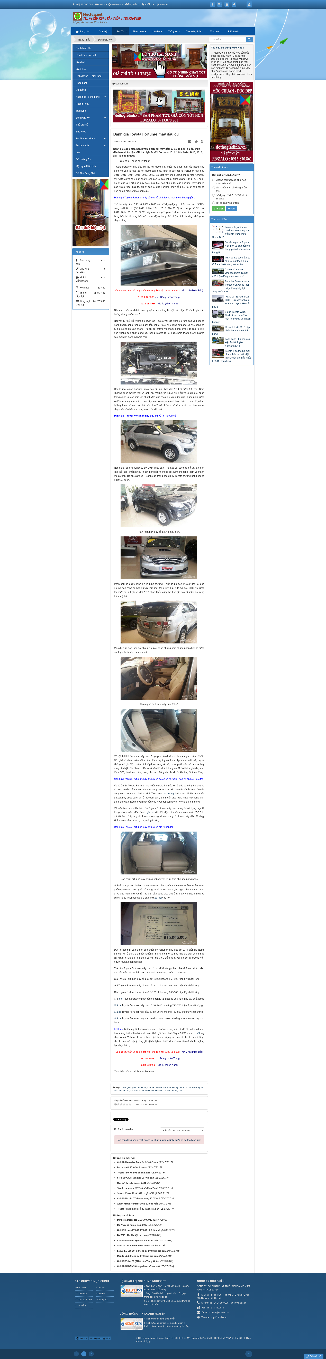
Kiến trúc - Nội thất (86, 55)
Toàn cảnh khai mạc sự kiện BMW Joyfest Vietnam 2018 (237, 342)
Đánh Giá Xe (83, 117)
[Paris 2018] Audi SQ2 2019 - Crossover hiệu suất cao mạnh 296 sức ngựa (231, 301)
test (78, 152)
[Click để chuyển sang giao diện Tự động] (76, 1353)
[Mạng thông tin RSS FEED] (107, 16)
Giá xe (117, 1005)
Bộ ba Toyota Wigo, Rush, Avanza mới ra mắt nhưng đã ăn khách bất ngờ (231, 317)
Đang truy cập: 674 (101, 1338)
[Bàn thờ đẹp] (90, 212)
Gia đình (80, 62)
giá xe (150, 812)
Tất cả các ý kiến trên (227, 202)
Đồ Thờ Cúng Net (85, 173)
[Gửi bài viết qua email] (190, 141)
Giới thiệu (103, 31)
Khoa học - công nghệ (88, 96)
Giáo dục (81, 69)
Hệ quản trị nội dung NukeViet (143, 1281)
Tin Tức (120, 31)
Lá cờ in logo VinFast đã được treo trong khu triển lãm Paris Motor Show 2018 (231, 232)
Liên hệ (156, 31)
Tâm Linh (81, 110)
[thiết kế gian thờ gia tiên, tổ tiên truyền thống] (231, 121)
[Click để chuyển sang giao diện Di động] (91, 1353)
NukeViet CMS (204, 1337)
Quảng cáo (102, 1299)
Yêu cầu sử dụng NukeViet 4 (227, 47)
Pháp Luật (81, 82)
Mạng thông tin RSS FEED (172, 1337)
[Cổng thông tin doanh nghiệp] (132, 1324)
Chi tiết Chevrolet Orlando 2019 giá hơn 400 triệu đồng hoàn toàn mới (230, 273)
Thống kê (172, 31)
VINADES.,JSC (234, 1337)
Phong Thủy (82, 103)
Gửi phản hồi (316, 1356)
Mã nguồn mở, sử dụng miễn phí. (231, 189)
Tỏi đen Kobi (82, 145)
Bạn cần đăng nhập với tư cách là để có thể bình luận (159, 1140)
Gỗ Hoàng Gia (83, 159)
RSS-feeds (233, 31)
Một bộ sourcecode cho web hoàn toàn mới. (231, 181)
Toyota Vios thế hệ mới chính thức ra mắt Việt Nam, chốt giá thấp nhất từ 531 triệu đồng (231, 356)
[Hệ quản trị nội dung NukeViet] (132, 1291)
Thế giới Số (82, 124)
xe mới (158, 897)
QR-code (82, 1338)
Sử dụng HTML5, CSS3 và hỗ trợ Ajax (232, 196)
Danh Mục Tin (83, 48)
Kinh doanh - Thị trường (89, 76)
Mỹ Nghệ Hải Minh (86, 166)
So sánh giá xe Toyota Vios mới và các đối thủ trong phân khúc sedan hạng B (231, 247)
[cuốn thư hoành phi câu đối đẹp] (159, 105)
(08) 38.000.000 (84, 4)
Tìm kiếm (214, 31)
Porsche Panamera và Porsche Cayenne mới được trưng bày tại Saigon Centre (230, 286)
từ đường (169, 793)
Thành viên (138, 31)
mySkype (149, 4)
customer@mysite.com (110, 4)
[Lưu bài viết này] (202, 141)
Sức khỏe (81, 131)
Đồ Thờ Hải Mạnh (85, 138)
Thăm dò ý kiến (193, 31)
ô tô (121, 998)
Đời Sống (81, 89)
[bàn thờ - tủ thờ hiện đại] (159, 61)
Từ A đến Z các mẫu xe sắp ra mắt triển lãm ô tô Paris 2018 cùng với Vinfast (231, 261)
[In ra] (196, 141)
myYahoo (134, 4)
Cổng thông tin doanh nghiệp (142, 1313)
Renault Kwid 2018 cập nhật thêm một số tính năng (231, 330)
